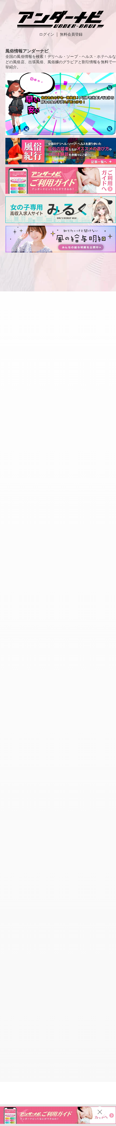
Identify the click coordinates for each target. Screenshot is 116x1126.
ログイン (46, 34)
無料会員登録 (71, 34)
